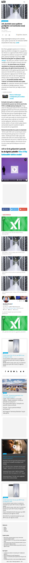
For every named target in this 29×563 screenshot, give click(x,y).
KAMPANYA (5, 497)
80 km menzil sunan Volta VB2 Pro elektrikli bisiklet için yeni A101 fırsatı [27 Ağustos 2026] (14, 364)
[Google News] (21, 35)
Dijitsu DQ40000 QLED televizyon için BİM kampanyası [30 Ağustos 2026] (14, 513)
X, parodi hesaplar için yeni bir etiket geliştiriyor (11, 313)
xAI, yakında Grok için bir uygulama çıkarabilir (14, 332)
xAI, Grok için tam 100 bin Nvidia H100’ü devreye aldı (12, 233)
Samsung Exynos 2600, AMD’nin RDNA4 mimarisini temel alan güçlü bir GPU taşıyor (14, 472)
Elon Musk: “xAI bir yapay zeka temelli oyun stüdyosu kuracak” (13, 253)
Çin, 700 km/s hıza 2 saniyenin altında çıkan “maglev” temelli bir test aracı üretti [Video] (14, 467)
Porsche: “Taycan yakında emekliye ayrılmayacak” (12, 408)
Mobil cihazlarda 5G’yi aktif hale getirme (11, 555)
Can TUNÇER (4, 30)
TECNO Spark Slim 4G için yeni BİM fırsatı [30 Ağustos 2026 (13, 356)
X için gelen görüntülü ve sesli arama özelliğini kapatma (14, 559)
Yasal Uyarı (6, 531)
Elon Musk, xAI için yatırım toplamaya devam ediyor (13, 273)
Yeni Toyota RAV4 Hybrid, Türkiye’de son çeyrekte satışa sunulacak (13, 404)
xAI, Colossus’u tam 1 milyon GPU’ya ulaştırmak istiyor (14, 293)
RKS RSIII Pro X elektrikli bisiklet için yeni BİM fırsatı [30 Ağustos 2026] (13, 517)
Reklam (5, 528)
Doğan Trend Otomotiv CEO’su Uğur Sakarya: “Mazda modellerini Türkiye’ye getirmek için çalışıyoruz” (13, 400)
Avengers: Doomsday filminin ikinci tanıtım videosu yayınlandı (14, 457)
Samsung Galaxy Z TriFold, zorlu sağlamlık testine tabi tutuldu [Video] (14, 477)
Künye (5, 527)
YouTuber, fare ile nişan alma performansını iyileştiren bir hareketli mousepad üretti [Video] (14, 462)
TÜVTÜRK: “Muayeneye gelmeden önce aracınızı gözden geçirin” (13, 396)
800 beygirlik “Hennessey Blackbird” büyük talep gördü (14, 412)
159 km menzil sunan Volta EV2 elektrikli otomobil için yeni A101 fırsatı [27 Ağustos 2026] (13, 360)
